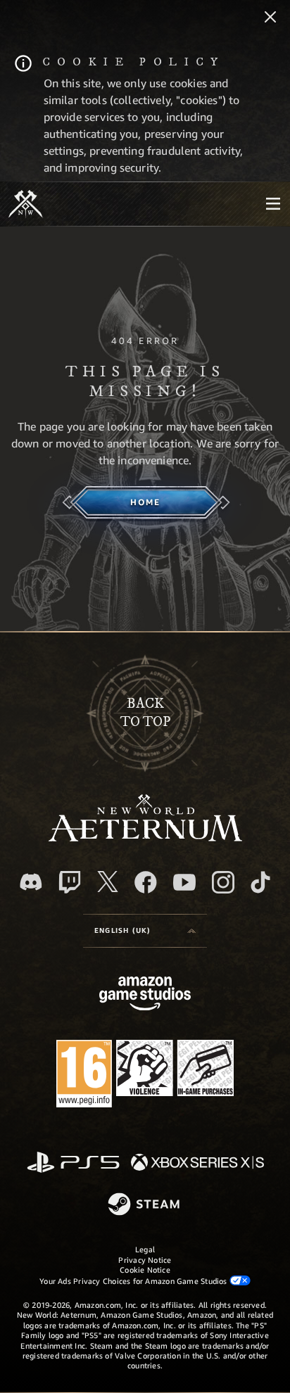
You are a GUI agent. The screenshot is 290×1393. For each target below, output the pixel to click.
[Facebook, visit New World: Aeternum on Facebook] (145, 882)
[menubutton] (273, 204)
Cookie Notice (145, 1269)
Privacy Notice (144, 1259)
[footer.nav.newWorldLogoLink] (145, 838)
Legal (145, 1249)
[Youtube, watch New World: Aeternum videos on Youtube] (184, 882)
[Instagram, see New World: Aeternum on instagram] (223, 882)
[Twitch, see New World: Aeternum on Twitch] (69, 882)
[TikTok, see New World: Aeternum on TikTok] (260, 882)
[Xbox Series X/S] (197, 1163)
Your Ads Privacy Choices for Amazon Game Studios (134, 1280)
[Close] (270, 18)
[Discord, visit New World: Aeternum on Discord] (31, 882)
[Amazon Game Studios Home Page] (145, 995)
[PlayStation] (73, 1163)
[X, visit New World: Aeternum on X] (107, 881)
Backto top (145, 713)
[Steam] (145, 1205)
